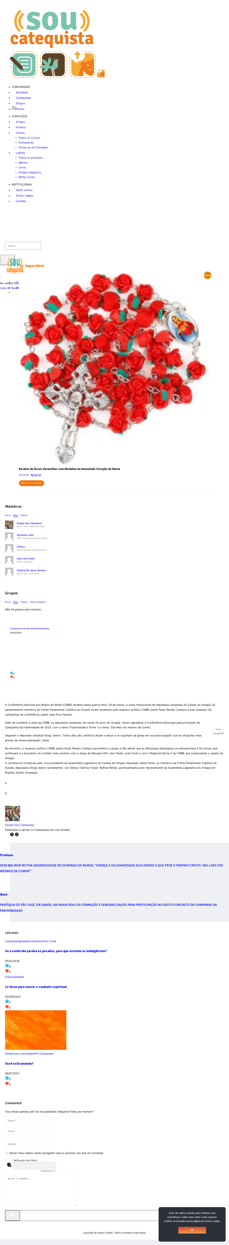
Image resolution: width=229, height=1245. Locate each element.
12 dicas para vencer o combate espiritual (36, 987)
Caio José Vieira (26, 558)
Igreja (22, 941)
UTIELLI (21, 546)
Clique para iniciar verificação (35, 1165)
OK (192, 1230)
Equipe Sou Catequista (29, 523)
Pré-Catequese (43, 1053)
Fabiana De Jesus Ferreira (31, 570)
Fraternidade (43, 628)
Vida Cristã (49, 941)
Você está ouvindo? (19, 1063)
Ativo (15, 515)
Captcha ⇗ (48, 1171)
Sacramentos (34, 941)
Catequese (12, 941)
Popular (23, 515)
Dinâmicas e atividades (19, 1053)
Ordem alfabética (38, 602)
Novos (8, 515)
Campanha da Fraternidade (23, 628)
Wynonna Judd (25, 534)
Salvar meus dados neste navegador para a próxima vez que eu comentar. (56, 1153)
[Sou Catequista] (57, 77)
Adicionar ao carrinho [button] (31, 483)
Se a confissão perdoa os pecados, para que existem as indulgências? (56, 951)
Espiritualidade (14, 977)
